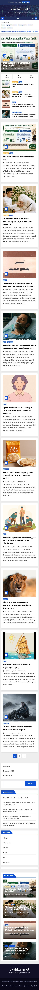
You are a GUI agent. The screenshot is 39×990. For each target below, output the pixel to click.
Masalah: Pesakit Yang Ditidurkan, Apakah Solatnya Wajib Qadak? (24, 115)
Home (3, 986)
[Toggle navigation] (18, 18)
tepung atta (9, 25)
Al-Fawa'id (6, 60)
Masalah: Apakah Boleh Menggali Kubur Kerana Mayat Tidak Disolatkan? (19, 540)
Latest (7, 77)
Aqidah (5, 847)
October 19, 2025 (10, 671)
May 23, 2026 (9, 163)
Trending (31, 77)
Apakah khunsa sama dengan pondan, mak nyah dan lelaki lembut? (17, 410)
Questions (26, 986)
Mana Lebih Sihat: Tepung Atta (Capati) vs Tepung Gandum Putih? (18, 475)
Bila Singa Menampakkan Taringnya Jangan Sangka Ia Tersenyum (17, 605)
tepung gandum (23, 25)
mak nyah (9, 27)
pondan (4, 27)
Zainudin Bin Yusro (27, 68)
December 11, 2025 (11, 290)
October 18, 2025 (10, 733)
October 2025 (7, 776)
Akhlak (5, 599)
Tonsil (3, 25)
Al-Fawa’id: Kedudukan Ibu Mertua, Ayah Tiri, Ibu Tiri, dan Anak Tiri (19, 65)
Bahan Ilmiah (9, 986)
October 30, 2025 (10, 417)
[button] (33, 18)
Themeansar (33, 981)
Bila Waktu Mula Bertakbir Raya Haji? (15, 798)
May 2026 (6, 766)
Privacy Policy (18, 986)
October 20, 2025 (10, 546)
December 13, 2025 (11, 68)
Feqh (11, 60)
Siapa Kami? (34, 986)
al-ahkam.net (19, 9)
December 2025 (8, 771)
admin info (22, 481)
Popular (18, 77)
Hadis (13, 102)
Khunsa (30, 25)
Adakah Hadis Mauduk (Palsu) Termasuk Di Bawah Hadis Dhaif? (24, 105)
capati (15, 25)
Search (30, 783)
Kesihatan (19, 112)
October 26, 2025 (10, 481)
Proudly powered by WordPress (10, 981)
